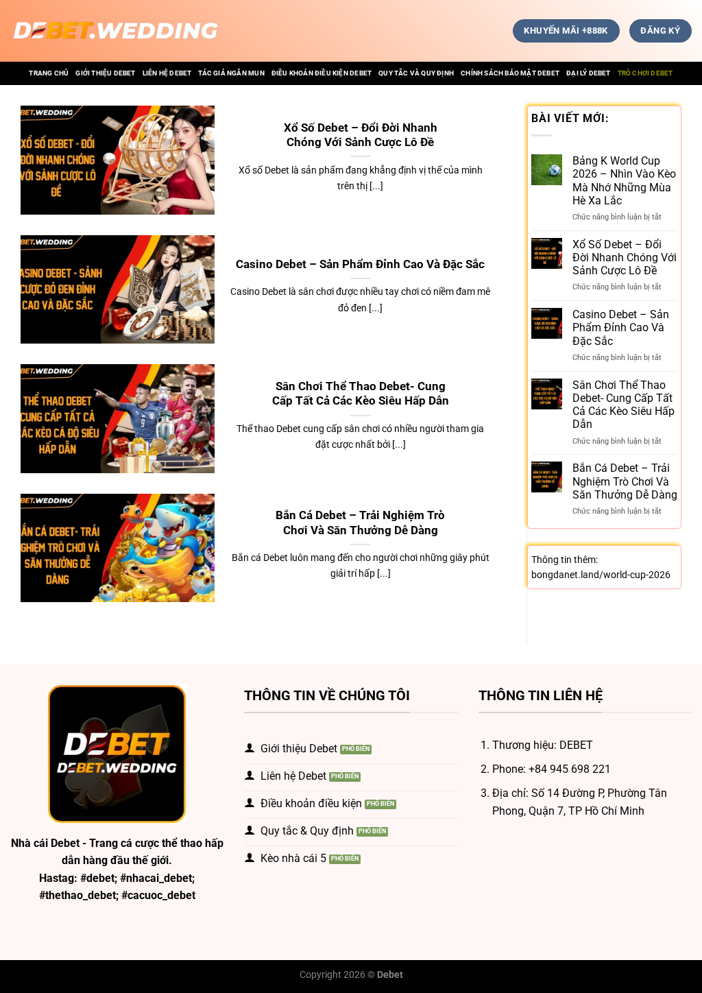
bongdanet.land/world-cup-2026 (600, 574)
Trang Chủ (49, 73)
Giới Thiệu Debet (105, 73)
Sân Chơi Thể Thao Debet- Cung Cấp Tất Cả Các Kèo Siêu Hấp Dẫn (360, 394)
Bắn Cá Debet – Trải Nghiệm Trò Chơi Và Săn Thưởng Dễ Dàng (360, 523)
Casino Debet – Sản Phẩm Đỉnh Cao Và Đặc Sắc (360, 264)
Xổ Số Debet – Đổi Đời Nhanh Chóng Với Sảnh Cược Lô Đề (360, 135)
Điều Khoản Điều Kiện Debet (321, 73)
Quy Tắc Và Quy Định (416, 73)
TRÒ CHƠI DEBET (645, 73)
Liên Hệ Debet (167, 73)
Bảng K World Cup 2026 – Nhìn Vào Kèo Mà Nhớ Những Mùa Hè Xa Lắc (624, 180)
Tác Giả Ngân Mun (231, 73)
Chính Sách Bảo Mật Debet (510, 73)
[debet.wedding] (115, 31)
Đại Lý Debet (588, 73)
